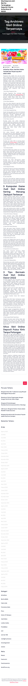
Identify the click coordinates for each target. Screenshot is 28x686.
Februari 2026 (4, 450)
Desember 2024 (5, 493)
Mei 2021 (3, 580)
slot (2, 631)
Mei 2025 (3, 478)
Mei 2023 (3, 552)
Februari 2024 (4, 524)
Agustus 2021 (4, 574)
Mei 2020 (3, 583)
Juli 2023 (3, 546)
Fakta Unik (4, 603)
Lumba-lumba (5, 623)
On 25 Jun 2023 (7, 65)
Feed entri (4, 659)
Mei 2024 (3, 515)
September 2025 (5, 465)
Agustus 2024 (4, 506)
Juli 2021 (3, 577)
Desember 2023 (5, 530)
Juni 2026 (3, 437)
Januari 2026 (4, 453)
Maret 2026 (4, 447)
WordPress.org (5, 667)
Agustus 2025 (4, 468)
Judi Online (7, 67)
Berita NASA (4, 599)
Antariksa (4, 595)
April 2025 (3, 481)
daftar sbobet (13, 142)
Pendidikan (4, 627)
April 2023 (3, 555)
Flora (2, 611)
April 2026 (3, 444)
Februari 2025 (4, 487)
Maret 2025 (4, 484)
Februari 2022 (4, 568)
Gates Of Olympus (6, 615)
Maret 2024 (4, 521)
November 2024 (5, 496)
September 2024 (5, 503)
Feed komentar (5, 663)
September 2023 (5, 540)
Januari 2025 (4, 490)
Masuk (3, 655)
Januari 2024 (4, 527)
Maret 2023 (4, 558)
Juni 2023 (3, 549)
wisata (3, 646)
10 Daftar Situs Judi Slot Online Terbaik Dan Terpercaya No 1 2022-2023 (13, 71)
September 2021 (5, 571)
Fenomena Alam (5, 607)
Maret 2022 (4, 565)
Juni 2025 (3, 475)
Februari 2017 (4, 586)
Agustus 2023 (4, 543)
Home (13, 32)
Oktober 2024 (4, 499)
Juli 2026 (3, 434)
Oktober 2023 (4, 537)
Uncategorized (5, 643)
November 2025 (5, 459)
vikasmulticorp (19, 94)
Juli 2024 (3, 509)
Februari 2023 (4, 561)
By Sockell (15, 65)
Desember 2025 (5, 456)
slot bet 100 (4, 635)
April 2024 (3, 518)
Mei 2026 (3, 441)
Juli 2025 (3, 472)
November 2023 (5, 534)
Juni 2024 (3, 512)
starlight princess (6, 639)
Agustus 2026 (4, 431)
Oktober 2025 (4, 462)
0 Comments (16, 67)
